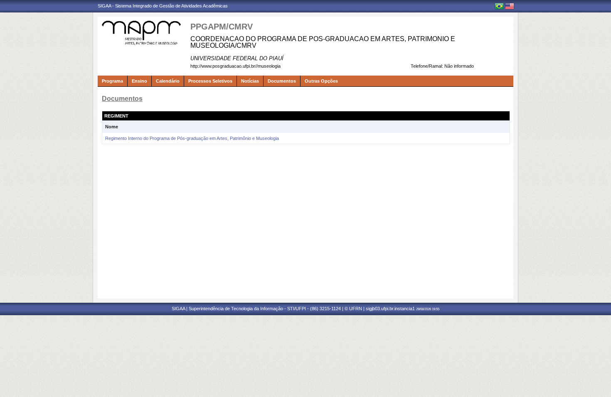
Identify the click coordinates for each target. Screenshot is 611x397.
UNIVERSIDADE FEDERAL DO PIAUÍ (236, 58)
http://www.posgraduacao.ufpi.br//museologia (235, 66)
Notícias (250, 80)
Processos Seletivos (210, 80)
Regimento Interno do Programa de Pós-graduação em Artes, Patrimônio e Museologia (192, 138)
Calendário (168, 80)
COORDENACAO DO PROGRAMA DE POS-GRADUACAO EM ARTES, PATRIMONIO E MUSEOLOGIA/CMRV (322, 42)
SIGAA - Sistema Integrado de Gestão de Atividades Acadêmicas (163, 5)
